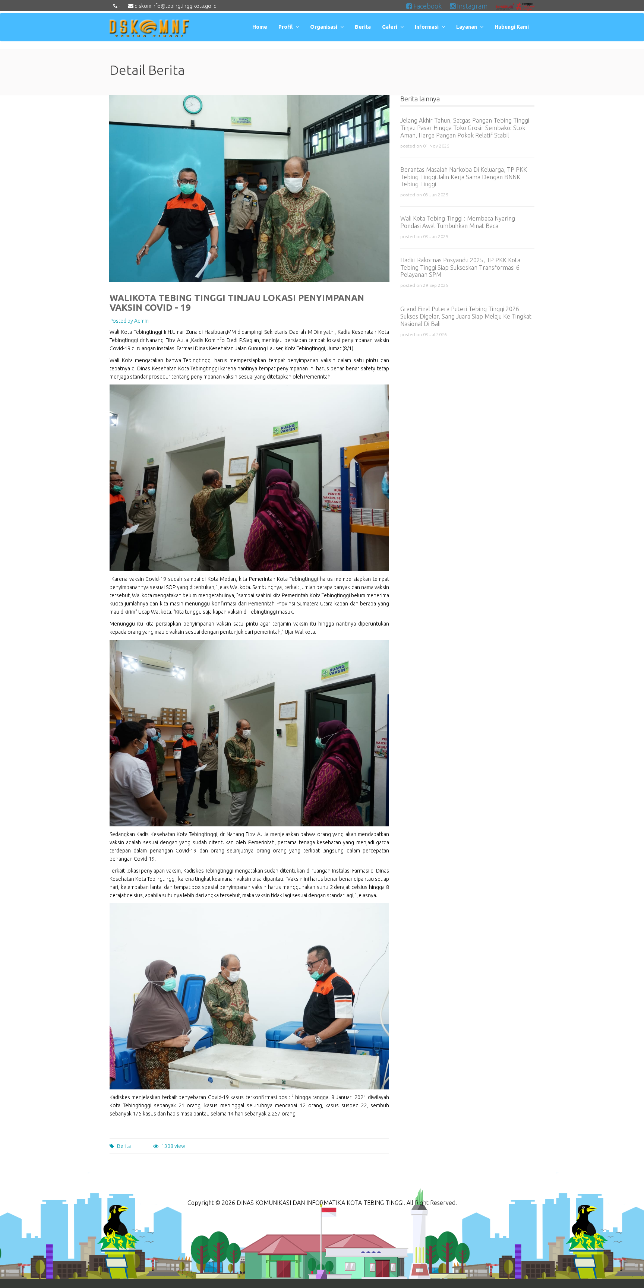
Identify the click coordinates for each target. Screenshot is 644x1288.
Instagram (471, 6)
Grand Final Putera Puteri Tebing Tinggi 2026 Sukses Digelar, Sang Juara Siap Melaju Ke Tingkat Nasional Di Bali (465, 316)
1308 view (173, 1146)
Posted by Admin (129, 321)
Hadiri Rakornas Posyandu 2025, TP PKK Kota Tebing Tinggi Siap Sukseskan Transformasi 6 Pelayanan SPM (460, 267)
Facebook (427, 6)
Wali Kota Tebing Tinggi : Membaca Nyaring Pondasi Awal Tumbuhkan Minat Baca (457, 222)
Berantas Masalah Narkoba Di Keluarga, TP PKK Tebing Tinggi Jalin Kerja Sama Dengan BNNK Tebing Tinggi (463, 177)
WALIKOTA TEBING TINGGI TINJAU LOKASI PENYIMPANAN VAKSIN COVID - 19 (237, 303)
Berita (124, 1146)
